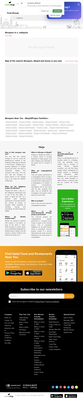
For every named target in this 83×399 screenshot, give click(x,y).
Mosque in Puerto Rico (26, 136)
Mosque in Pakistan (51, 122)
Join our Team (9, 323)
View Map (8, 36)
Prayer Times (53, 347)
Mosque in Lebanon (25, 125)
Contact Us (8, 320)
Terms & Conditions (52, 302)
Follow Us (8, 325)
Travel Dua (52, 344)
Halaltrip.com (25, 395)
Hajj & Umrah (68, 317)
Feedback (8, 340)
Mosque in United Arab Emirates (59, 128)
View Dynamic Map (71, 61)
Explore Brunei (39, 365)
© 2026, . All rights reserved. (29, 395)
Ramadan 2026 (69, 320)
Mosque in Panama (11, 130)
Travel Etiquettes (55, 349)
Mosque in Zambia (11, 128)
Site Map (8, 343)
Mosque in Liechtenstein (67, 130)
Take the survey (55, 15)
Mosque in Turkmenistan (59, 133)
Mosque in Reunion (11, 122)
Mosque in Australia (40, 130)
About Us (8, 317)
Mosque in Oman (65, 122)
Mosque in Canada (25, 122)
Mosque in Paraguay (26, 130)
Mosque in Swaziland (67, 125)
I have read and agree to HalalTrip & (35, 302)
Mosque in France (38, 125)
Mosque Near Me (54, 329)
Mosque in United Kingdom (27, 128)
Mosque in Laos (52, 130)
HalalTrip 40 (68, 332)
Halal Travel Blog (55, 337)
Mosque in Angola (38, 122)
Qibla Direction (54, 322)
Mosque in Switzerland (25, 133)
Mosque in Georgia (11, 125)
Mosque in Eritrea (11, 133)
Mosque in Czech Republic (42, 133)
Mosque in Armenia (11, 136)
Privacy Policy (39, 302)
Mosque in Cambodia (52, 125)
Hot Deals (22, 330)
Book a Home (23, 327)
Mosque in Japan (42, 128)
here (6, 179)
